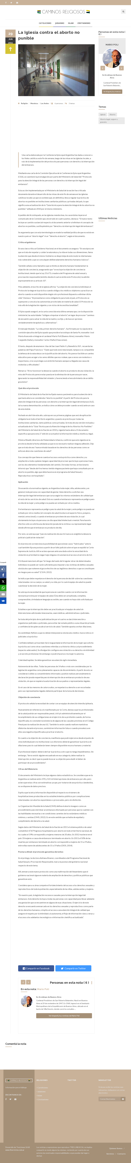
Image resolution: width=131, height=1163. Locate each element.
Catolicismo (45, 23)
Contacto (121, 1154)
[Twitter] (12, 2)
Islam (71, 23)
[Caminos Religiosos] (65, 12)
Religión (24, 103)
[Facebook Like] (3, 569)
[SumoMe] (3, 600)
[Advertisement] (56, 130)
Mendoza (34, 103)
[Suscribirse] (123, 1099)
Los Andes (45, 103)
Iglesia (102, 114)
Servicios (110, 1154)
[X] (3, 581)
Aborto (112, 114)
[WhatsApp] (3, 588)
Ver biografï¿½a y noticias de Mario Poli (64, 1016)
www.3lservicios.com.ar (14, 1150)
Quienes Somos (115, 1148)
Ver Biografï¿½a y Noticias (112, 92)
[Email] (3, 594)
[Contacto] (17, 2)
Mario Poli (43, 989)
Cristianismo (83, 23)
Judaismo (59, 23)
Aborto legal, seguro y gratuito (109, 120)
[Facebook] (7, 2)
